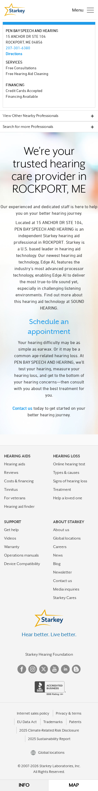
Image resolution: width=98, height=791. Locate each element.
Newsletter (62, 572)
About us (61, 530)
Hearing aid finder (19, 506)
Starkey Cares (64, 597)
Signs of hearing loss (70, 481)
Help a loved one (67, 498)
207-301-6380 (18, 47)
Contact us (22, 408)
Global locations (67, 538)
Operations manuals (21, 555)
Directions (14, 53)
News (58, 555)
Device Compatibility (22, 563)
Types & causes (66, 472)
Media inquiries (66, 589)
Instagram (32, 669)
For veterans (14, 498)
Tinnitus (11, 489)
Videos (10, 538)
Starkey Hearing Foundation (49, 654)
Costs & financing (19, 481)
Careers (59, 546)
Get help (11, 530)
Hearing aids (14, 464)
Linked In (65, 669)
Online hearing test (69, 464)
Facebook (21, 669)
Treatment (62, 489)
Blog (57, 563)
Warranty (11, 546)
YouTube (54, 669)
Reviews (11, 472)
